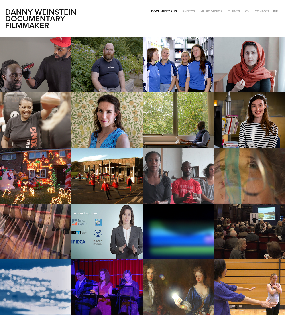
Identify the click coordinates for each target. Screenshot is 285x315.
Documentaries (164, 11)
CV (247, 11)
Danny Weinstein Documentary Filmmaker (41, 18)
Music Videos (211, 11)
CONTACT (262, 11)
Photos (188, 11)
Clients (234, 11)
